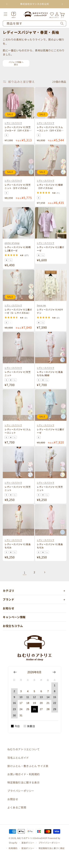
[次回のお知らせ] (62, 4)
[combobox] (34, 23)
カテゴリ (8, 591)
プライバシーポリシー (20, 791)
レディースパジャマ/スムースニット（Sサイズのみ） (50, 130)
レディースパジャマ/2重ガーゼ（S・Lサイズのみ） (18, 311)
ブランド (8, 599)
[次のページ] (44, 572)
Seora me (41, 305)
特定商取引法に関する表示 (23, 782)
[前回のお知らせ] (7, 4)
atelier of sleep (12, 242)
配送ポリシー (28, 848)
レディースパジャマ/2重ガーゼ (50, 248)
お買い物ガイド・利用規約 (23, 774)
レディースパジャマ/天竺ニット (18, 373)
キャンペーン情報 (14, 617)
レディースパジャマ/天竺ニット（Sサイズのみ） (18, 186)
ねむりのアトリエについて (23, 749)
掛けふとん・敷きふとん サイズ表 (27, 766)
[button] (8, 14)
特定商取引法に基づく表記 (51, 848)
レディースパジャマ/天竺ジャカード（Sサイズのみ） (18, 130)
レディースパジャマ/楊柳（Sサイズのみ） (50, 186)
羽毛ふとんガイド (18, 757)
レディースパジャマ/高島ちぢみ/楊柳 (50, 373)
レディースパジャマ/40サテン (50, 311)
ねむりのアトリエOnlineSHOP (32, 838)
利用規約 (13, 848)
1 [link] (24, 572)
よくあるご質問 (16, 807)
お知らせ (8, 608)
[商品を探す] (62, 23)
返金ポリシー (28, 842)
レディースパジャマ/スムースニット (18, 431)
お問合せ (12, 799)
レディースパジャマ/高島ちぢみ (18, 545)
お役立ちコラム (13, 626)
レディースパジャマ (13, 122)
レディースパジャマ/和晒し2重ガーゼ (18, 248)
